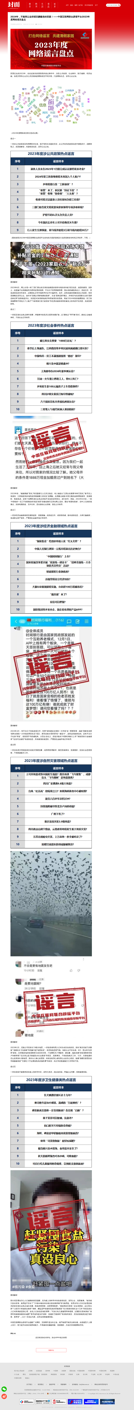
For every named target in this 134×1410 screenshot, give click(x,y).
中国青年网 (91, 1371)
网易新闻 (54, 1374)
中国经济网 (102, 1371)
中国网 (56, 1371)
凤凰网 (112, 1371)
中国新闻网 (81, 1371)
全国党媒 (39, 1371)
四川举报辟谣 (89, 5)
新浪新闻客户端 (34, 1374)
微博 (76, 5)
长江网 (99, 1374)
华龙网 (107, 1374)
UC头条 (16, 1374)
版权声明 (52, 1384)
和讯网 (62, 1374)
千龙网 (93, 1374)
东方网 (85, 1374)
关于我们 (29, 1384)
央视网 (64, 1371)
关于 (96, 5)
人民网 (30, 1371)
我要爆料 (63, 1384)
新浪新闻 (44, 1374)
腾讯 (24, 1374)
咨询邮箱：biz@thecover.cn (80, 1384)
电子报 (80, 5)
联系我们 (41, 1384)
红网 (77, 1374)
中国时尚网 (17, 1378)
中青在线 (116, 1374)
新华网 (47, 1371)
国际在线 (72, 1371)
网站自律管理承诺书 (101, 1384)
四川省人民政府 (19, 1371)
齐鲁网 (70, 1374)
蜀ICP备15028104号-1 (78, 1393)
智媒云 (27, 1378)
